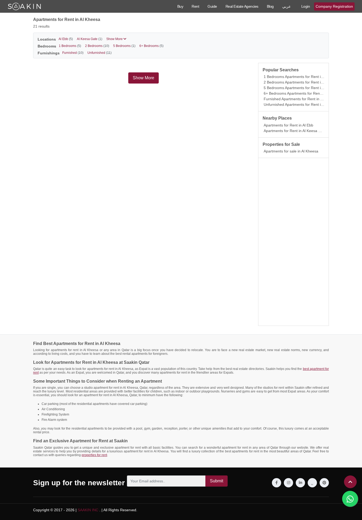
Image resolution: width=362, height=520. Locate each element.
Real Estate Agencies (242, 6)
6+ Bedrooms (151, 46)
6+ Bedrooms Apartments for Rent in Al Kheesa (303, 93)
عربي (286, 6)
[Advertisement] (293, 241)
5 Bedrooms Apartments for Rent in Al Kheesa (302, 88)
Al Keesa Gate (89, 39)
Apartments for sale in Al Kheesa (291, 151)
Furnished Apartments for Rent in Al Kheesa (300, 99)
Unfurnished (99, 53)
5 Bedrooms (124, 46)
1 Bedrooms (70, 46)
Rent (195, 6)
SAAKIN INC (88, 510)
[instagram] (288, 482)
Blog (270, 6)
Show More (114, 39)
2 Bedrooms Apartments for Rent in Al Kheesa (302, 82)
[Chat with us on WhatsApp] (350, 499)
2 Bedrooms (97, 46)
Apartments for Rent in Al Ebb (288, 125)
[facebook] (276, 482)
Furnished (72, 53)
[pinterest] (324, 482)
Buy (180, 6)
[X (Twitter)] (312, 482)
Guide (212, 6)
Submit (216, 481)
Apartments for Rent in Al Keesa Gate (295, 131)
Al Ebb (66, 39)
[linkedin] (300, 482)
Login (305, 6)
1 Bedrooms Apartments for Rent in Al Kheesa (302, 77)
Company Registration (334, 6)
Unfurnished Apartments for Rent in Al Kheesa (302, 104)
